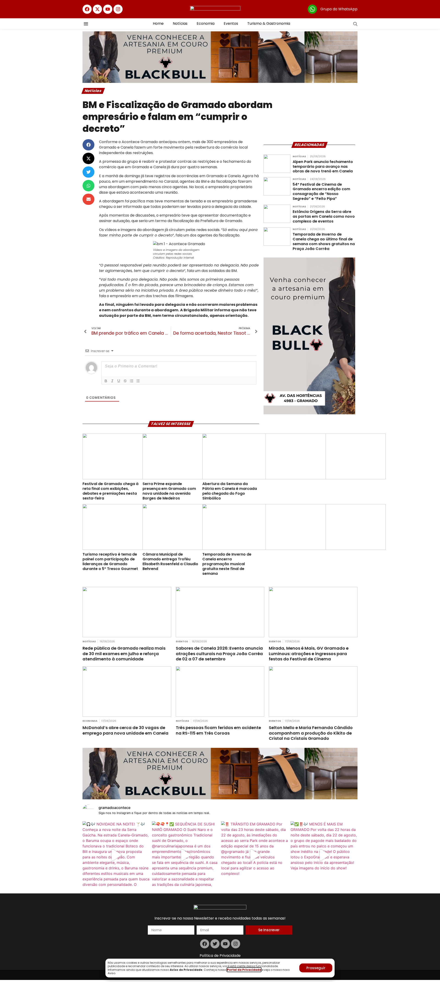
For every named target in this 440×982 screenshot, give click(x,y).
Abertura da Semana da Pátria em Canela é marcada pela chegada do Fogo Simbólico (229, 491)
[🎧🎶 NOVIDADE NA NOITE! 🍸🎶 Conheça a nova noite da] (116, 854)
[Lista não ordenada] (138, 381)
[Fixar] (125, 381)
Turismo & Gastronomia (268, 23)
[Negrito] (106, 381)
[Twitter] (215, 943)
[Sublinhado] (119, 381)
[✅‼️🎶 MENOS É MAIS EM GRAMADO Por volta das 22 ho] (324, 854)
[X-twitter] (97, 9)
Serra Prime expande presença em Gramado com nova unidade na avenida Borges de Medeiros (169, 491)
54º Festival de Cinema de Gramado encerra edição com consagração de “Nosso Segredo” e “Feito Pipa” (321, 191)
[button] (88, 145)
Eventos (231, 23)
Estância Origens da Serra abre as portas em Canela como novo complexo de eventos (324, 216)
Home (158, 23)
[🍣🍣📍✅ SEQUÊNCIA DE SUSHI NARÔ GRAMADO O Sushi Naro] (185, 854)
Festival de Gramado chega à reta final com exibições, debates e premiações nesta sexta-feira (110, 491)
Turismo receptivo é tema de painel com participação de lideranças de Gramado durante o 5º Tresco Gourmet (110, 561)
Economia (205, 23)
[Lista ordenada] (131, 381)
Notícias (180, 23)
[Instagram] (118, 9)
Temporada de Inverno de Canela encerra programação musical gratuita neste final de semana (226, 564)
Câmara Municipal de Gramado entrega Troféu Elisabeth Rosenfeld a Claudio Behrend (170, 561)
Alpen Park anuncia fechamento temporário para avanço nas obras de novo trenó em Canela (323, 166)
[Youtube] (107, 9)
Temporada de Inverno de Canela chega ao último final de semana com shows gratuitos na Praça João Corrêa (324, 241)
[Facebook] (87, 9)
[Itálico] (112, 381)
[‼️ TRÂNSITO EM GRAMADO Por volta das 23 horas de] (254, 854)
